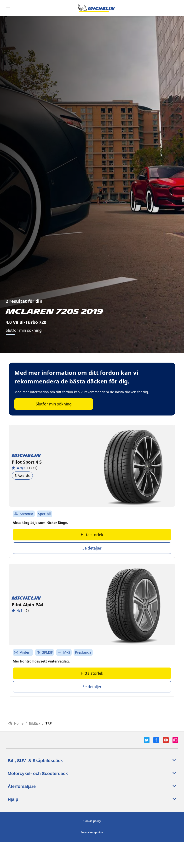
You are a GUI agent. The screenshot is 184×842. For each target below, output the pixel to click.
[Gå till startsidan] (96, 8)
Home (18, 723)
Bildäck (34, 723)
